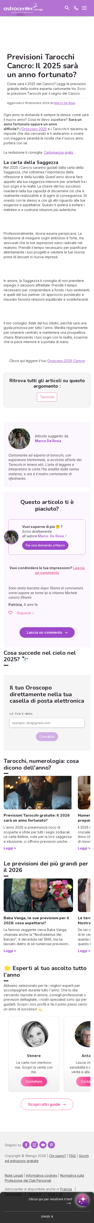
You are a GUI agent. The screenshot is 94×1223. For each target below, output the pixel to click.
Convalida (47, 736)
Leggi (8, 848)
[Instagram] (34, 1144)
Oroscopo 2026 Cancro (66, 361)
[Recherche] (67, 7)
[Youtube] (43, 1144)
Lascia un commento (44, 632)
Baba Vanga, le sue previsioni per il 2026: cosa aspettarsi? (36, 920)
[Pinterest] (51, 1144)
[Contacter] (76, 7)
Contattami (34, 1081)
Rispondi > (25, 613)
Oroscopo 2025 (34, 129)
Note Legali (14, 1175)
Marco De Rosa (64, 103)
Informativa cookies (41, 1175)
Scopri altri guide (44, 1104)
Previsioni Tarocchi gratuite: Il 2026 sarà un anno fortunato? (37, 818)
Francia (66, 1189)
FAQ (72, 1156)
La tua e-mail (21, 713)
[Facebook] (26, 1144)
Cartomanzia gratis (58, 152)
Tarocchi (47, 397)
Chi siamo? (57, 1156)
